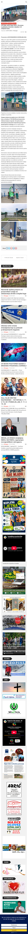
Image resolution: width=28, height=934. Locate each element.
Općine (14, 23)
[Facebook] (7, 248)
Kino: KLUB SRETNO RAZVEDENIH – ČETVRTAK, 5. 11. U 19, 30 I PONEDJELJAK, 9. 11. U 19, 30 (14, 401)
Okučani (9, 23)
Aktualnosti (4, 23)
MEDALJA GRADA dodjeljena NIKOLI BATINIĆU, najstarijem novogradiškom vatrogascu (12, 440)
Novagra (16, 30)
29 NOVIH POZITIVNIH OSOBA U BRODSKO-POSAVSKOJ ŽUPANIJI (13, 365)
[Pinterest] (16, 248)
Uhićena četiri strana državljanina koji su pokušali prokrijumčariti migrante (11, 328)
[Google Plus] (11, 248)
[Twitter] (9, 248)
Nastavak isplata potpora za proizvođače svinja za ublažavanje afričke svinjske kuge (13, 292)
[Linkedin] (14, 248)
